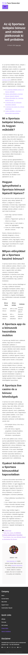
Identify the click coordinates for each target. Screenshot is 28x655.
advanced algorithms (16, 565)
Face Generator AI (11, 561)
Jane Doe (18, 45)
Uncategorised (7, 531)
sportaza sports (6, 80)
